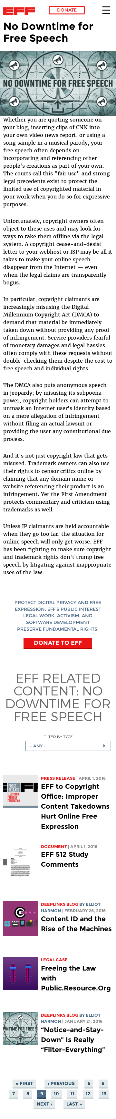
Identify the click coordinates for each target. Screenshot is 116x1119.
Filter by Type (58, 737)
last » (74, 1104)
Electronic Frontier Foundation (20, 11)
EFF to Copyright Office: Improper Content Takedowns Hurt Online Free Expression (75, 806)
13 (104, 1094)
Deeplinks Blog (59, 904)
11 (72, 1094)
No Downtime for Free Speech (58, 703)
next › (44, 1104)
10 (56, 1094)
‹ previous (61, 1083)
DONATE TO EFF (58, 642)
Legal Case (54, 959)
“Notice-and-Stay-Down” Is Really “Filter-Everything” (73, 1040)
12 (88, 1094)
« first (24, 1083)
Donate (67, 10)
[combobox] (68, 746)
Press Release (58, 778)
